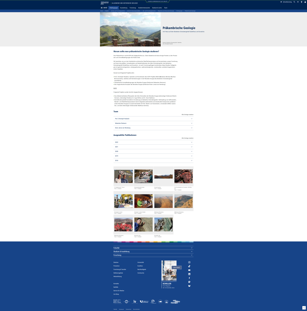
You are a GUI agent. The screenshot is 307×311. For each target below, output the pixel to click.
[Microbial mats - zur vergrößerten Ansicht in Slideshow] (144, 225)
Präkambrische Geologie (190, 10)
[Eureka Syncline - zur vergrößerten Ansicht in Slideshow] (163, 176)
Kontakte (116, 283)
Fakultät (107, 10)
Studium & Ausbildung (121, 251)
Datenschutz (128, 309)
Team (165, 8)
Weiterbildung (118, 276)
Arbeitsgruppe (114, 8)
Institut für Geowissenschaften (133, 10)
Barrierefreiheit (136, 309)
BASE (115, 88)
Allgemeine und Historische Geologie (125, 3)
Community (141, 273)
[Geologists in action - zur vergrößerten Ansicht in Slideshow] (123, 201)
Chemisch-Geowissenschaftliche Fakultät (157, 1)
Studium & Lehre (157, 8)
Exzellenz (140, 266)
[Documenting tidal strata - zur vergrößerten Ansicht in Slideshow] (144, 176)
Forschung (133, 8)
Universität (141, 262)
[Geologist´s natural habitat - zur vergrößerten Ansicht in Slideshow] (144, 201)
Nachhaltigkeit (142, 269)
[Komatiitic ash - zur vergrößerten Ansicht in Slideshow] (163, 225)
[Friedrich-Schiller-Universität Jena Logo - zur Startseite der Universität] (104, 3)
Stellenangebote (118, 273)
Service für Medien (119, 290)
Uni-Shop (116, 294)
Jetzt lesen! (176, 267)
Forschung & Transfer (120, 269)
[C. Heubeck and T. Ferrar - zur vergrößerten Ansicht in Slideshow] (123, 176)
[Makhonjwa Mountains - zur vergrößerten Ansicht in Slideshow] (163, 201)
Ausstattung (123, 8)
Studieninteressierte (144, 8)
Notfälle (116, 287)
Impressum (121, 309)
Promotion (117, 266)
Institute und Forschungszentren (118, 10)
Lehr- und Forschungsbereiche (149, 10)
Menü (105, 8)
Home (101, 10)
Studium (116, 262)
